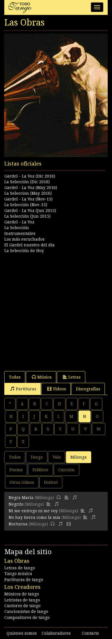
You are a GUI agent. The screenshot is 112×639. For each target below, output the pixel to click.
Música (44, 377)
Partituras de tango (23, 579)
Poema (16, 469)
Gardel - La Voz (19, 222)
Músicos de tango (21, 594)
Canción (66, 469)
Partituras (26, 389)
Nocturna (18, 524)
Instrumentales (19, 233)
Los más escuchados (24, 239)
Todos (15, 457)
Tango (36, 457)
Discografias (88, 389)
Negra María (21, 497)
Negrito (16, 504)
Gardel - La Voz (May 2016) (30, 187)
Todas (15, 377)
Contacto (90, 633)
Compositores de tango (27, 617)
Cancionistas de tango (26, 611)
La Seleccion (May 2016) (28, 193)
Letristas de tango (22, 600)
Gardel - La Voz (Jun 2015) (30, 210)
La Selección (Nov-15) (25, 204)
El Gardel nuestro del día (29, 245)
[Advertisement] (56, 309)
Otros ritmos (21, 482)
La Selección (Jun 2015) (27, 216)
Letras (74, 377)
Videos (59, 389)
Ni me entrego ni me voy (33, 511)
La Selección (16, 227)
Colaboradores (56, 633)
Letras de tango (19, 568)
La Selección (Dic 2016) (27, 182)
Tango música (18, 573)
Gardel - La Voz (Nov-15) (28, 199)
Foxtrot (51, 482)
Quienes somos (22, 633)
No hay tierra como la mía (34, 517)
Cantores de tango (22, 605)
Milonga (78, 457)
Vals (57, 457)
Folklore (40, 469)
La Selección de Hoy (24, 250)
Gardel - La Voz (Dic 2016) (29, 176)
